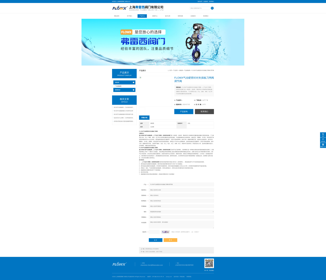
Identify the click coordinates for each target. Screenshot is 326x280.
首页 (170, 70)
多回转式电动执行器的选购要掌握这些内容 (124, 121)
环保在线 (182, 276)
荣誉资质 (180, 16)
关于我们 (129, 16)
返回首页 (200, 1)
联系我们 (211, 1)
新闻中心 (154, 16)
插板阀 (181, 70)
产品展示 (175, 70)
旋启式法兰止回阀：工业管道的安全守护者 (124, 117)
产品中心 (142, 16)
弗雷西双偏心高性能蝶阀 (152, 248)
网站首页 (116, 16)
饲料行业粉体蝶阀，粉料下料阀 (154, 251)
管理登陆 (189, 276)
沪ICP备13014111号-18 (158, 276)
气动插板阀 (187, 70)
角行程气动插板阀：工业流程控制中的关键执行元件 (124, 107)
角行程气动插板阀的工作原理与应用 (123, 110)
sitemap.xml (169, 276)
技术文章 (167, 16)
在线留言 (205, 1)
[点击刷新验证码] (165, 231)
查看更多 (117, 90)
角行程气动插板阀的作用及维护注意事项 (124, 114)
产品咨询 (184, 111)
